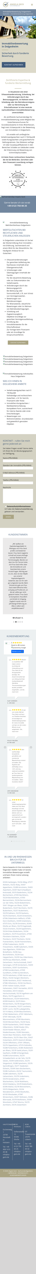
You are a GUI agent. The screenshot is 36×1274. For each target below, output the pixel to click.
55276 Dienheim (9, 916)
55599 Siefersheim (16, 1061)
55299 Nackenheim (10, 1024)
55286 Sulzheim (9, 1071)
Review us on (16, 651)
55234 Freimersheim (23, 941)
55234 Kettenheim (21, 998)
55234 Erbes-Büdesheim (12, 931)
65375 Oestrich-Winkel (22, 1040)
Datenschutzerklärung (24, 509)
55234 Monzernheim (11, 1022)
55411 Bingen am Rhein (12, 905)
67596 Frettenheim (10, 944)
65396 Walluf (8, 1086)
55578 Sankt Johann (19, 1050)
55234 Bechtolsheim (11, 897)
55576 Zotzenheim (19, 1105)
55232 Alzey (15, 885)
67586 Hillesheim (10, 983)
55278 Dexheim (22, 913)
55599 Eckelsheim (23, 921)
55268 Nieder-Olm (21, 1027)
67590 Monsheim (23, 1019)
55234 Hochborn (24, 983)
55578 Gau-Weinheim (11, 960)
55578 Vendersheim (11, 1079)
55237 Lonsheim (24, 1006)
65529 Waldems (9, 1084)
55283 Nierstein (22, 1032)
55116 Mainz (8, 1011)
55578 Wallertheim (24, 1084)
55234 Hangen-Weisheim (18, 978)
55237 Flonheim (18, 939)
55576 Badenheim (19, 892)
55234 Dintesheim (24, 916)
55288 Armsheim (20, 887)
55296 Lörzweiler (9, 1006)
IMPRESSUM (12, 1173)
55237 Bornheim (20, 908)
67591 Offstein (23, 1042)
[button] (13, 621)
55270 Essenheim (19, 934)
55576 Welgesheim (10, 1089)
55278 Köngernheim (22, 1004)
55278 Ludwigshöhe (22, 1009)
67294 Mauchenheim (22, 1011)
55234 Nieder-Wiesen (11, 1030)
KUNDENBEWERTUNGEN (18, 1175)
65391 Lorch (8, 1009)
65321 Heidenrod (24, 980)
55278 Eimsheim (19, 923)
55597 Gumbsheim (20, 967)
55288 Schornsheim (11, 1055)
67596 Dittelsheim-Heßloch (14, 918)
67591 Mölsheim (25, 1014)
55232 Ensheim (9, 929)
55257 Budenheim (20, 910)
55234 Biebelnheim (22, 903)
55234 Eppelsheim (23, 929)
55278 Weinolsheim (22, 1086)
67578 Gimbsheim (19, 965)
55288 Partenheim (10, 1048)
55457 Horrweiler (20, 988)
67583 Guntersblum (20, 973)
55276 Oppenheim (10, 1045)
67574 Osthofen (25, 1045)
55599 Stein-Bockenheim (20, 1068)
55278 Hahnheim (10, 975)
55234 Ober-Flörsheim (12, 1035)
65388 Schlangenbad (19, 1053)
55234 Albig (22, 882)
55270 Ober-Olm (20, 1037)
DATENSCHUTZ (23, 1173)
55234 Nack (25, 1022)
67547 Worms (18, 1102)
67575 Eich (7, 923)
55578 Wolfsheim (19, 1099)
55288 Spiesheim (20, 1063)
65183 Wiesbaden (10, 1094)
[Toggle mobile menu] (32, 5)
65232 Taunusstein (24, 1071)
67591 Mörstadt (9, 1017)
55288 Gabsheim (20, 947)
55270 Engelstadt (24, 926)
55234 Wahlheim (21, 1081)
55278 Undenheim (21, 1076)
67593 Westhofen (22, 1092)
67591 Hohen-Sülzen (11, 985)
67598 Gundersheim (11, 970)
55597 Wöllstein (20, 1097)
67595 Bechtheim (21, 895)
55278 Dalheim (9, 913)
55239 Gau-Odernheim (23, 957)
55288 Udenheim (10, 1074)
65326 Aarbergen (10, 882)
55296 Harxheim (9, 980)
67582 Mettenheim (10, 1014)
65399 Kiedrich (9, 1001)
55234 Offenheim (10, 1042)
